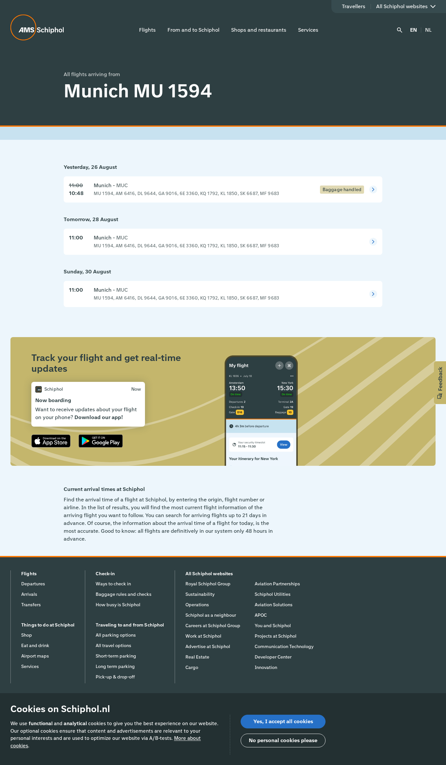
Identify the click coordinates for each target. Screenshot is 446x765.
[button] (440, 382)
